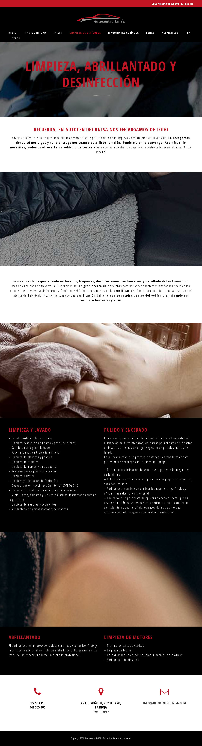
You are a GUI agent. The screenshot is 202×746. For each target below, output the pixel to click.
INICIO (12, 33)
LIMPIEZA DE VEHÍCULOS (85, 33)
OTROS (16, 38)
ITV (188, 33)
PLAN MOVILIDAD (35, 33)
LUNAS (150, 33)
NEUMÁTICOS (170, 33)
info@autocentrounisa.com (164, 702)
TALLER (57, 33)
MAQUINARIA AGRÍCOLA (123, 33)
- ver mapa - (100, 711)
